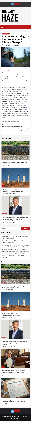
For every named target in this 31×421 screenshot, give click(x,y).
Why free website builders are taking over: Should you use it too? (15, 130)
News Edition (10, 289)
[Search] (28, 27)
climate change (8, 121)
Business (4, 33)
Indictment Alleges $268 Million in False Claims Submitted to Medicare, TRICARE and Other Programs (14, 255)
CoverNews (25, 416)
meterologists (15, 121)
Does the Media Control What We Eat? (12, 125)
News (8, 33)
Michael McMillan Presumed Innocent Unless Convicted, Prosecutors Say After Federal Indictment (15, 250)
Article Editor (15, 45)
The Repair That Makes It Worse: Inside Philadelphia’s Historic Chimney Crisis (15, 241)
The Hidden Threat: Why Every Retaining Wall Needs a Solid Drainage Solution (15, 237)
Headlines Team (12, 193)
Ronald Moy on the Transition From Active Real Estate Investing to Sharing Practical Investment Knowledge (15, 219)
